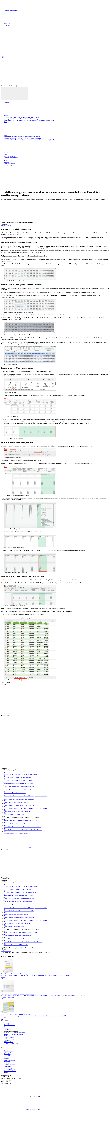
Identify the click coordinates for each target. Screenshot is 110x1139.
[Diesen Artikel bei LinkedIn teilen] (65, 699)
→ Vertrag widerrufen (10, 1045)
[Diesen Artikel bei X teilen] (39, 699)
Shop (5, 135)
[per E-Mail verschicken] (13, 712)
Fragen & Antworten (9, 1025)
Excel (5, 122)
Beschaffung (25, 117)
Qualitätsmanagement (32, 120)
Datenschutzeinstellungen (11, 1031)
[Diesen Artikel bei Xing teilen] (91, 699)
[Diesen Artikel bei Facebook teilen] (13, 699)
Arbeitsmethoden (8, 117)
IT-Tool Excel (8, 165)
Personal (27, 119)
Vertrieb (52, 120)
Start (5, 160)
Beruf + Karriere (17, 117)
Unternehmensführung (44, 120)
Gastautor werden (9, 1037)
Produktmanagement (35, 119)
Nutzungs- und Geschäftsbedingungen (14, 1032)
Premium (6, 102)
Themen (6, 115)
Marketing (22, 119)
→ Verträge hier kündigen (11, 1043)
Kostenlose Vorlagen (9, 1039)
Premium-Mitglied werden (11, 157)
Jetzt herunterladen (6, 225)
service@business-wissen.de (34, 1109)
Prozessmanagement (20, 120)
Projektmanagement (9, 120)
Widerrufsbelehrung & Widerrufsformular (15, 1034)
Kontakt (6, 1026)
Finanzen (37, 117)
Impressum (7, 1028)
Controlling (32, 117)
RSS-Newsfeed (8, 1042)
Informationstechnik (14, 119)
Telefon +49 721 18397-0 (33, 1096)
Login (9, 25)
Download (29, 847)
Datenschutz (7, 1029)
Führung (6, 119)
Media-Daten (7, 1035)
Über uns (6, 1023)
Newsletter (7, 1040)
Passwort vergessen (13, 27)
